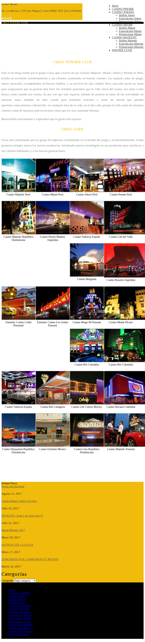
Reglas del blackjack (12, 486)
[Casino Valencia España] (92, 233)
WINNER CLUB (122, 50)
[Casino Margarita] (92, 275)
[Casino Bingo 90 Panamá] (92, 319)
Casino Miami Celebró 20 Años (19, 501)
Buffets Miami (127, 27)
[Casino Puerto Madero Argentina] (58, 233)
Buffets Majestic (128, 40)
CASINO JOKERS (123, 12)
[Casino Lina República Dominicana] (92, 445)
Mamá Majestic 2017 (13, 530)
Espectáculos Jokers (130, 18)
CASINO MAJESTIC (124, 37)
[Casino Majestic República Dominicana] (23, 233)
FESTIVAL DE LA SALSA (17, 544)
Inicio (115, 5)
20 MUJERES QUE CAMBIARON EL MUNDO (30, 559)
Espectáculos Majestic (131, 43)
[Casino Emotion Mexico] (58, 445)
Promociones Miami (130, 34)
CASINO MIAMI (122, 24)
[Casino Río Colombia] (92, 361)
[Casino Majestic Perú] (23, 191)
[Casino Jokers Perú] (92, 191)
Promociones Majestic (131, 46)
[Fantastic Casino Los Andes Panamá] (58, 319)
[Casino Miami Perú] (58, 191)
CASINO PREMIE (123, 8)
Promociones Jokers (130, 21)
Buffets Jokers (127, 15)
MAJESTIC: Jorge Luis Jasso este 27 (22, 515)
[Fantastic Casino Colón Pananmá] (23, 319)
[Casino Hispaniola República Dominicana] (23, 445)
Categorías (7, 580)
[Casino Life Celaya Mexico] (92, 403)
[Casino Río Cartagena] (58, 403)
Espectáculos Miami (130, 31)
